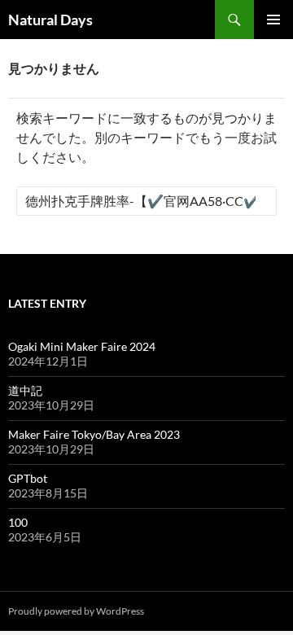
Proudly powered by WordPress (76, 611)
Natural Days (50, 19)
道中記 (25, 390)
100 (18, 522)
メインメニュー (273, 19)
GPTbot (27, 478)
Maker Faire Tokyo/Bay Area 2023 (94, 434)
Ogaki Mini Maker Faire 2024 (81, 346)
